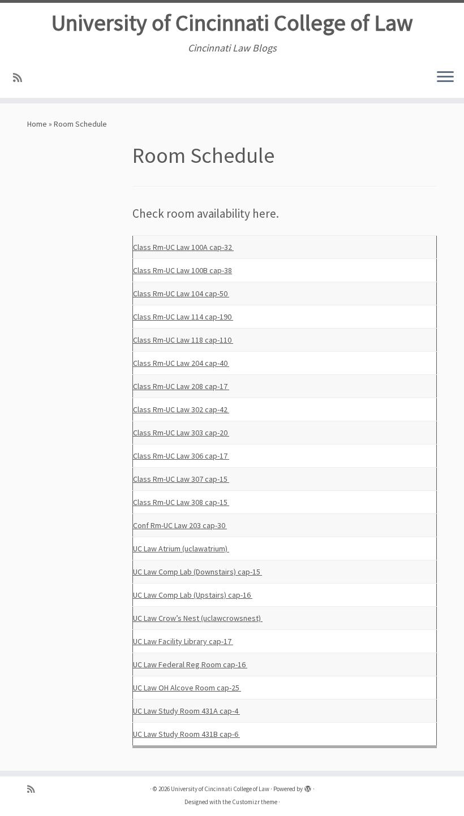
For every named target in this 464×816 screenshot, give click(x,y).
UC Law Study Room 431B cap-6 (186, 734)
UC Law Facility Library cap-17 (183, 641)
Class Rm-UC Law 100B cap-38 (182, 270)
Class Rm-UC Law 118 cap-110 (183, 340)
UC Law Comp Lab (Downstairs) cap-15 (197, 572)
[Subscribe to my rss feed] (21, 77)
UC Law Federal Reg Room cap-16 (190, 664)
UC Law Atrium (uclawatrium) (181, 548)
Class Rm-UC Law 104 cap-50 (181, 293)
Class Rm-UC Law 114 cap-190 (183, 317)
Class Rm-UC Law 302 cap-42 (181, 409)
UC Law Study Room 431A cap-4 (186, 711)
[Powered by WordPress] (308, 787)
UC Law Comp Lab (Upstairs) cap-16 (192, 595)
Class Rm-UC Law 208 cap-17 (181, 386)
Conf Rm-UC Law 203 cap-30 (180, 525)
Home (37, 124)
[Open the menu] (445, 77)
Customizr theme (254, 802)
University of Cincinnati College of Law (232, 22)
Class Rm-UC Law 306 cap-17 (181, 456)
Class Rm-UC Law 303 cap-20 (181, 433)
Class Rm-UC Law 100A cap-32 (183, 247)
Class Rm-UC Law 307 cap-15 (181, 479)
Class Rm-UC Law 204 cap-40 (181, 363)
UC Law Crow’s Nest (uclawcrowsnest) (198, 618)
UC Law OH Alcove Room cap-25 (187, 688)
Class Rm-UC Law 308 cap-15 (181, 502)
